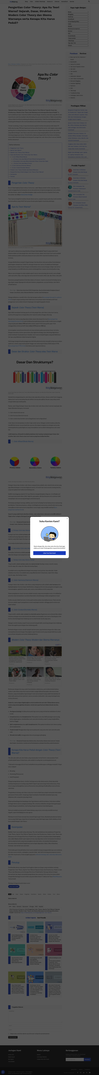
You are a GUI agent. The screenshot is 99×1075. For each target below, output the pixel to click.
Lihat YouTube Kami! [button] (49, 553)
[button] (67, 518)
